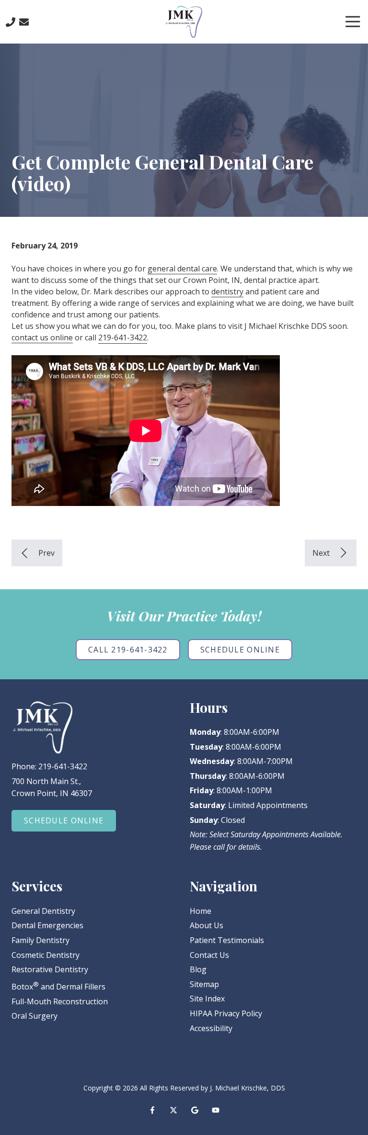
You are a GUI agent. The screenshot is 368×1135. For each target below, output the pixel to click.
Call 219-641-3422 (128, 649)
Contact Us (24, 22)
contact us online (42, 337)
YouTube (215, 1110)
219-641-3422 (122, 337)
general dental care (182, 268)
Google (194, 1110)
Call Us (10, 22)
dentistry (227, 291)
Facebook (152, 1110)
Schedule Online (240, 649)
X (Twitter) (173, 1110)
